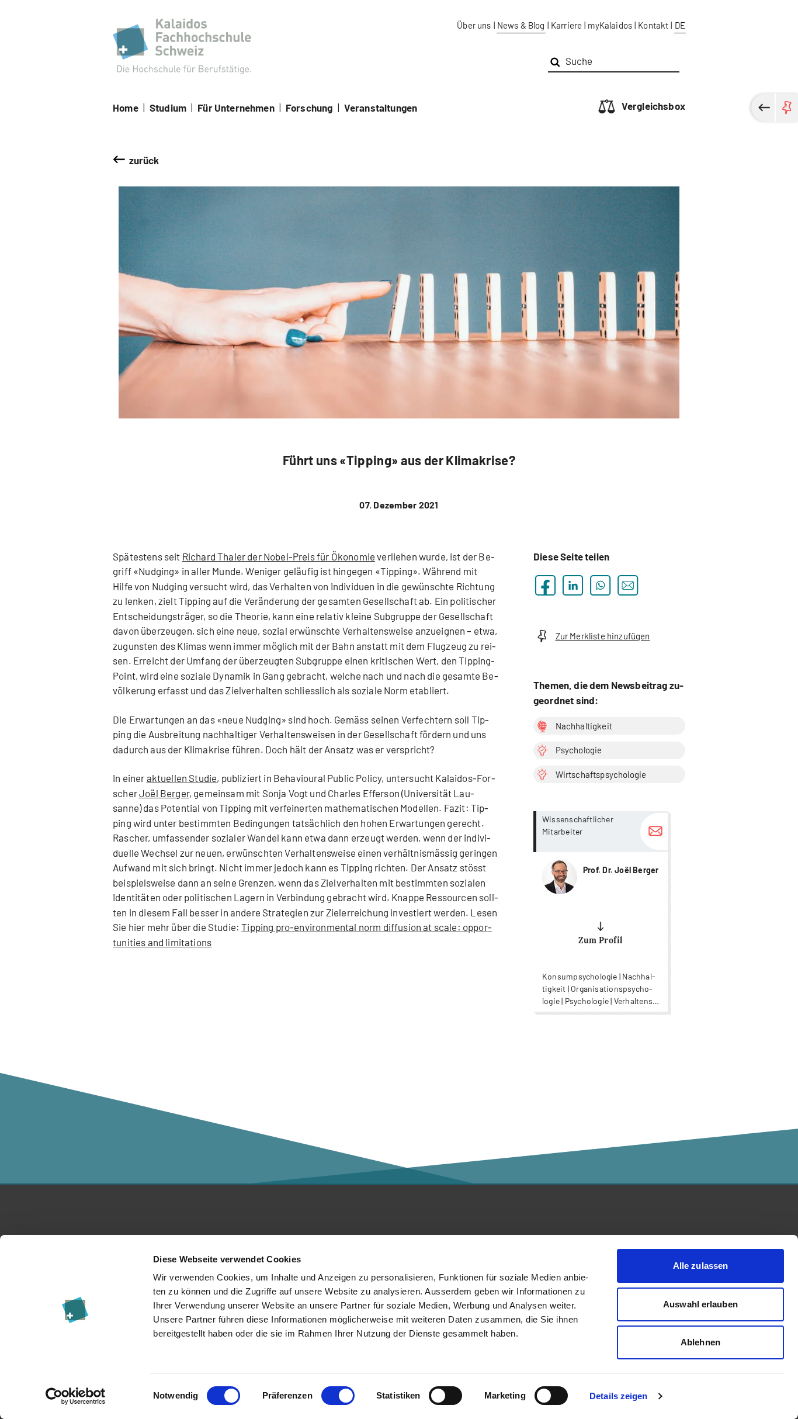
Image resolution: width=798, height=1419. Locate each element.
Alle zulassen (700, 1266)
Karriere (566, 25)
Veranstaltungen (381, 107)
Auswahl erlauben (700, 1304)
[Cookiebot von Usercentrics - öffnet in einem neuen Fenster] (76, 1396)
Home (125, 107)
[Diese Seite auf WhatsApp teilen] (600, 585)
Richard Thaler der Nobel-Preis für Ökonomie (278, 556)
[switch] (338, 1395)
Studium (168, 107)
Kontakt (653, 25)
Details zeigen (618, 1396)
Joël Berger (164, 793)
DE (680, 25)
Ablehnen (700, 1342)
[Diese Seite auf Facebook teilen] (545, 585)
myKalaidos (610, 25)
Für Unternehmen (236, 107)
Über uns (474, 25)
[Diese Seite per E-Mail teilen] (628, 585)
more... (600, 911)
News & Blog (521, 25)
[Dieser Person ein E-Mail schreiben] (654, 831)
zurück (144, 160)
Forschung (309, 107)
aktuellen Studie (182, 778)
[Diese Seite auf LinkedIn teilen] (573, 585)
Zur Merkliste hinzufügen (603, 636)
